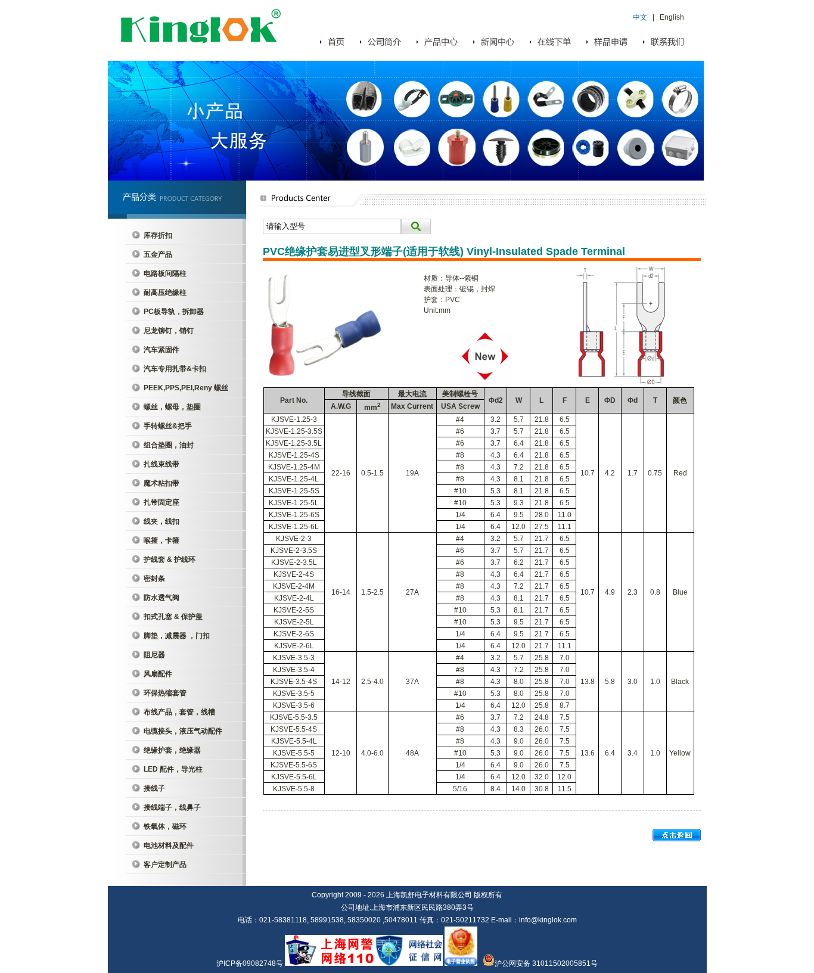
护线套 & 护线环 (169, 559)
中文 (640, 17)
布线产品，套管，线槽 (179, 712)
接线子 (154, 788)
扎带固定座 (161, 502)
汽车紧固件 (161, 350)
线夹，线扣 (161, 521)
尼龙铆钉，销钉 (169, 331)
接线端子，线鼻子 (172, 807)
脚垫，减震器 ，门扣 (177, 636)
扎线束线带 (161, 464)
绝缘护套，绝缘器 (172, 750)
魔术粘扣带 (161, 483)
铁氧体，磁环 (165, 826)
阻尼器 (154, 655)
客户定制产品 (165, 864)
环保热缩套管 (165, 693)
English (672, 17)
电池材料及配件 (169, 845)
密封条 (154, 578)
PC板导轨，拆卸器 (174, 311)
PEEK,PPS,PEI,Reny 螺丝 (186, 388)
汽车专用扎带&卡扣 (175, 369)
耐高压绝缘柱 (165, 292)
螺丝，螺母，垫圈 (172, 407)
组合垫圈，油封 (169, 445)
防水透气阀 (161, 597)
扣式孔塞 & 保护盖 (173, 617)
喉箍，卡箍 (161, 540)
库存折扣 (158, 235)
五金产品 (158, 254)
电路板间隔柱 (165, 273)
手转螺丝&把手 (168, 426)
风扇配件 (158, 674)
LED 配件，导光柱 (173, 769)
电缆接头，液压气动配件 (183, 731)
